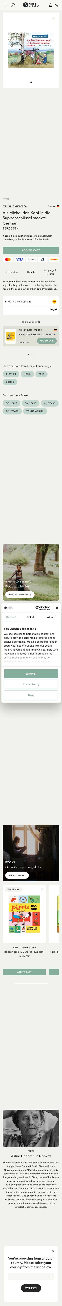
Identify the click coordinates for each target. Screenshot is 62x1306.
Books (10, 382)
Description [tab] (12, 272)
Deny (31, 695)
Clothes (11, 374)
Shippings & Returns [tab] (49, 272)
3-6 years (30, 403)
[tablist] (31, 272)
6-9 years (49, 403)
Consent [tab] (11, 617)
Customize (29, 684)
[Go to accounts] (49, 5)
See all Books (17, 875)
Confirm (31, 1288)
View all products (20, 595)
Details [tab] (31, 617)
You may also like (31, 321)
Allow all (31, 673)
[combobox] (31, 1276)
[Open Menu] (5, 5)
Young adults (35, 411)
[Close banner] (57, 608)
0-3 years (11, 403)
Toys (41, 374)
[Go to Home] (31, 5)
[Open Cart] (55, 5)
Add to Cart (31, 250)
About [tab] (50, 617)
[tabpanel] (31, 284)
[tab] (31, 82)
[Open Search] (14, 5)
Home (6, 198)
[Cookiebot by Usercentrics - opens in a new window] (37, 608)
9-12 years (12, 411)
